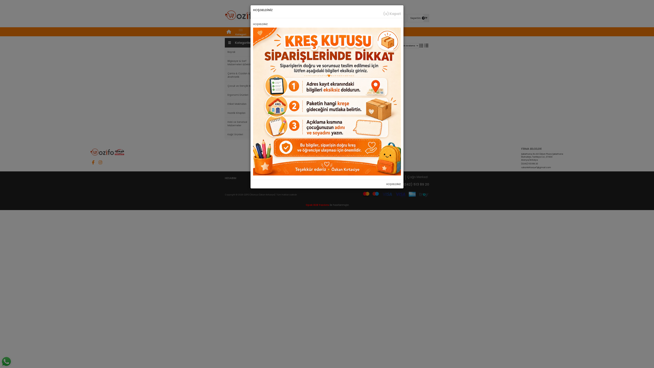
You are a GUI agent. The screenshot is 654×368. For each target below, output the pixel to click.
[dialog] (327, 184)
